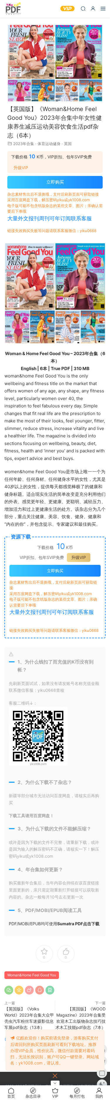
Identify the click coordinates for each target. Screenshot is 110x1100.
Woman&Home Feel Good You (31, 975)
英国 (68, 143)
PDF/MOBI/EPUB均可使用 (54, 923)
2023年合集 (23, 143)
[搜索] (83, 8)
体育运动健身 (49, 143)
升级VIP (20, 168)
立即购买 (55, 182)
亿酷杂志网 (13, 9)
